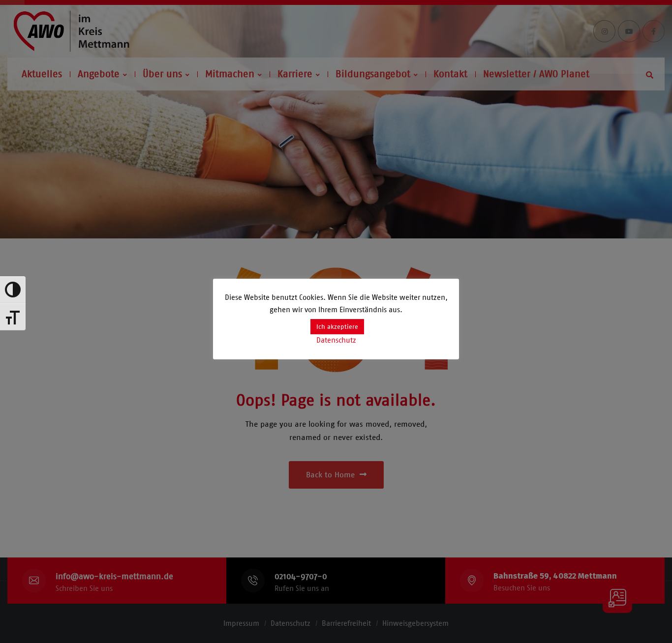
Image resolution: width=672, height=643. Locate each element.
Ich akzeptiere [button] (337, 326)
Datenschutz (336, 340)
